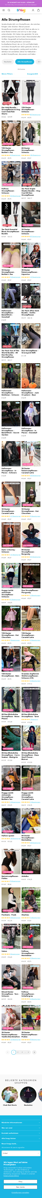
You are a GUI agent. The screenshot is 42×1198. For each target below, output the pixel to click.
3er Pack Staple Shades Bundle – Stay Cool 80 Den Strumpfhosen (31, 192)
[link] (33, 10)
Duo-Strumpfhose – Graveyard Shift (30, 352)
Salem (4, 951)
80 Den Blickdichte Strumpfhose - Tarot (30, 715)
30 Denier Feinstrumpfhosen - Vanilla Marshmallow (11, 1034)
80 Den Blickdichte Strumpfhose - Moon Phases (10, 716)
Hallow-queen (8, 836)
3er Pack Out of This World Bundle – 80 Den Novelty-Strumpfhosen (10, 354)
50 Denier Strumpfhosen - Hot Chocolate (30, 511)
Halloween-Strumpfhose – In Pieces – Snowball (29, 430)
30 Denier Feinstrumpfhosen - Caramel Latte (30, 470)
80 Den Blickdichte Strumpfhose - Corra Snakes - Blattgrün (10, 755)
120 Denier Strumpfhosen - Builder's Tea (8, 150)
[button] (3, 10)
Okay (20, 1182)
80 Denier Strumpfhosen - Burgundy (28, 552)
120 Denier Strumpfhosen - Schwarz (28, 109)
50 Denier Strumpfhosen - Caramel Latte (8, 511)
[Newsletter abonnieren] (38, 1153)
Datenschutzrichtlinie (11, 1176)
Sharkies (25, 915)
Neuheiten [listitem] (8, 62)
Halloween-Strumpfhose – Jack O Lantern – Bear (30, 393)
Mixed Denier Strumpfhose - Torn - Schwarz (10, 994)
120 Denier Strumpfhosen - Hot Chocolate (10, 635)
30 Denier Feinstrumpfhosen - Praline (30, 1034)
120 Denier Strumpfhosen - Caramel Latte (28, 635)
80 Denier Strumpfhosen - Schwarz (28, 150)
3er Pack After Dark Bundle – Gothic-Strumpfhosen (30, 313)
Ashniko (25, 876)
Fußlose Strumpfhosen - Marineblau (28, 953)
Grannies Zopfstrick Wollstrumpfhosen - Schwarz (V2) (30, 676)
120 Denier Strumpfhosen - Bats (10, 675)
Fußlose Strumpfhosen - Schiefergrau (28, 994)
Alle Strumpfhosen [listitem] (24, 62)
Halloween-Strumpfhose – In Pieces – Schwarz (9, 470)
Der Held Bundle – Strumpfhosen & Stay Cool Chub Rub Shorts (11, 110)
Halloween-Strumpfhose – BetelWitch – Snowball (8, 314)
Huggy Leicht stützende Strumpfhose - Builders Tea (8, 796)
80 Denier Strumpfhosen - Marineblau (28, 838)
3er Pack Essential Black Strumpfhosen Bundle (10, 231)
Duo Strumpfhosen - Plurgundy (30, 591)
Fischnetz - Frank (9, 915)
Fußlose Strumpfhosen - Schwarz (8, 191)
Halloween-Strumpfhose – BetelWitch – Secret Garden (10, 431)
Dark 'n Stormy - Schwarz (9, 551)
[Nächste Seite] (34, 1052)
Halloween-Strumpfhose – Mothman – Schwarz (10, 393)
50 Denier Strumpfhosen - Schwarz (28, 231)
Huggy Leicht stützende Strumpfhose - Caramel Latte (28, 796)
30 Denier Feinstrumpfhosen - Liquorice (30, 272)
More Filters (7, 74)
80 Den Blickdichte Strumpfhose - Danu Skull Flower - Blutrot (30, 756)
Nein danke (20, 1187)
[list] (21, 61)
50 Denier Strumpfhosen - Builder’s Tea (8, 272)
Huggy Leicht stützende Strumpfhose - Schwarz (8, 593)
